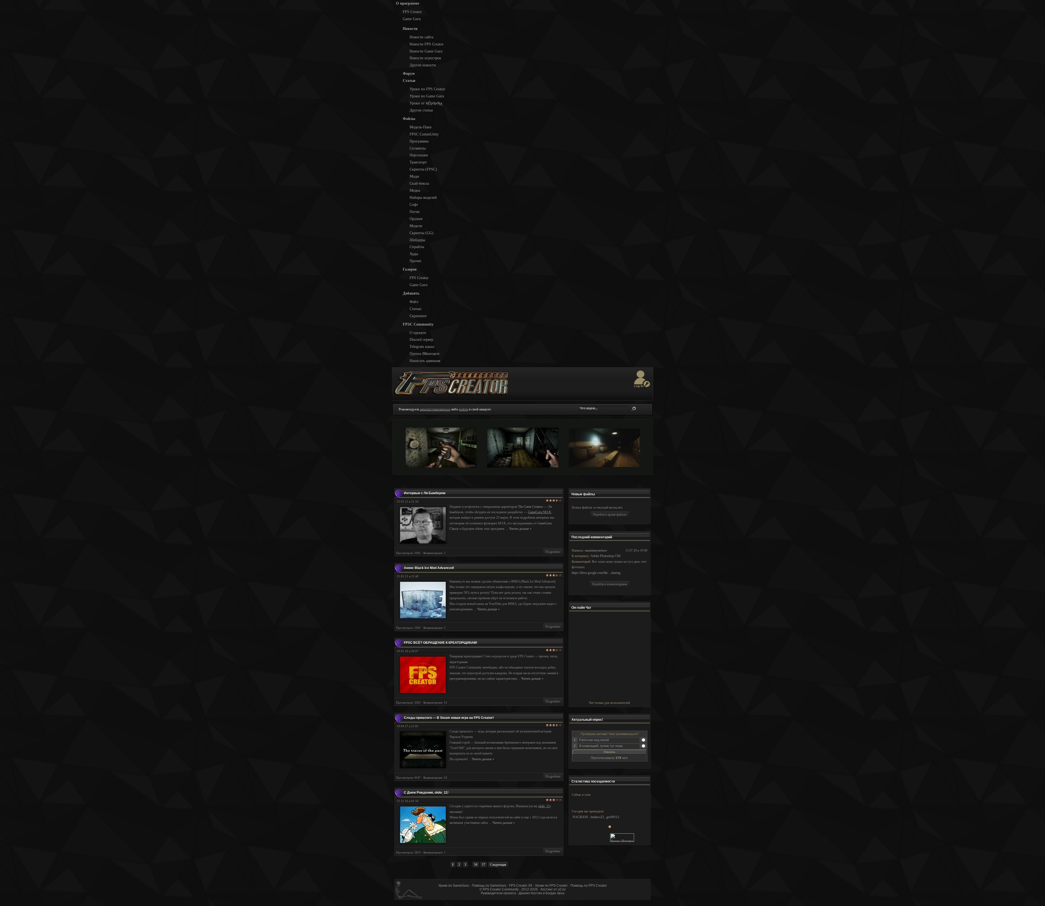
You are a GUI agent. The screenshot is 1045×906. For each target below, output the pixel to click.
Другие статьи (421, 110)
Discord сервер (421, 339)
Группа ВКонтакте (424, 353)
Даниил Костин (530, 893)
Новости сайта (421, 37)
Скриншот (418, 316)
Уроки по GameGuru (453, 886)
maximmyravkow (596, 550)
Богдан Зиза (555, 893)
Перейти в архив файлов (609, 515)
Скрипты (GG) (422, 233)
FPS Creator (412, 12)
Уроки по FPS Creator (427, 89)
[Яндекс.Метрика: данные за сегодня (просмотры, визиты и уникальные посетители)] (622, 837)
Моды (414, 176)
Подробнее (552, 552)
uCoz (562, 889)
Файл (414, 301)
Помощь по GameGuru (489, 886)
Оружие (416, 219)
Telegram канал (422, 346)
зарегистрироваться (435, 409)
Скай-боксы (419, 183)
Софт (414, 204)
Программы (419, 141)
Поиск (633, 409)
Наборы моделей (423, 197)
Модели (416, 226)
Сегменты (418, 148)
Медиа (415, 190)
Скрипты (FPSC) (423, 169)
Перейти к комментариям (609, 584)
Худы (414, 254)
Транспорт (418, 162)
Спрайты (417, 247)
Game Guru (412, 19)
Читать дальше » (520, 529)
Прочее (415, 261)
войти (463, 409)
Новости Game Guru (426, 51)
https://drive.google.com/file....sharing (596, 573)
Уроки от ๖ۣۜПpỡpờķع (426, 103)
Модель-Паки (421, 127)
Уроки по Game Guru (427, 96)
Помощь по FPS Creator (588, 886)
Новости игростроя (425, 58)
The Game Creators (530, 507)
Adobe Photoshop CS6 (605, 556)
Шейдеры (417, 240)
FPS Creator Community (501, 889)
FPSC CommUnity (424, 134)
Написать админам (425, 360)
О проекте (418, 332)
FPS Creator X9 (520, 886)
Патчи (415, 211)
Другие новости (423, 65)
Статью (415, 309)
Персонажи (419, 155)
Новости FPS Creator (427, 44)
